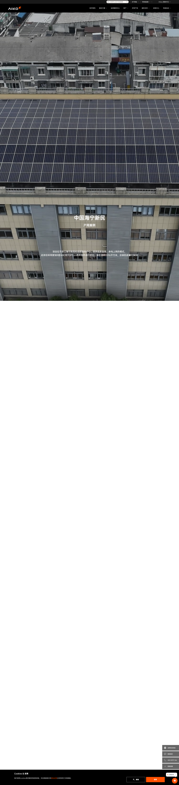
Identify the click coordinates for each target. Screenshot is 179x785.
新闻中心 (156, 8)
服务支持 (145, 8)
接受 (155, 780)
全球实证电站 (171, 748)
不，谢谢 (136, 780)
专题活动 (166, 8)
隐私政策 (54, 778)
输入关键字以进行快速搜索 (115, 2)
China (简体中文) (164, 2)
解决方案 (102, 8)
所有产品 (135, 8)
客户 (124, 8)
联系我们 (170, 754)
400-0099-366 (172, 760)
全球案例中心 (115, 8)
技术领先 (92, 8)
